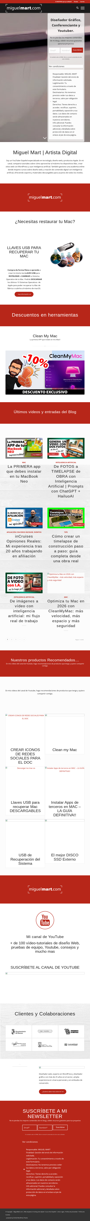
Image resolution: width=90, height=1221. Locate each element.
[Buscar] (76, 8)
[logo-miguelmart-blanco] (23, 8)
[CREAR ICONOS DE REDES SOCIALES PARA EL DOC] (25, 730)
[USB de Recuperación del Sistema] (25, 835)
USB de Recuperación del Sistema (25, 859)
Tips (66, 532)
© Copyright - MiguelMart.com (14, 1212)
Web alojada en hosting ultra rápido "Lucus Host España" (40, 1212)
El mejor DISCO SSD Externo (64, 857)
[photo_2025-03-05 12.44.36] (45, 373)
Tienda (76, 1)
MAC (24, 462)
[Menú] (81, 8)
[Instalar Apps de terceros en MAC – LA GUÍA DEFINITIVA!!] (64, 782)
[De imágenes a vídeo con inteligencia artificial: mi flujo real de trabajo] (24, 583)
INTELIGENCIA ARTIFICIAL (66, 462)
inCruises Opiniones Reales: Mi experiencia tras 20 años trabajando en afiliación (24, 546)
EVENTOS (37, 532)
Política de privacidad (71, 1212)
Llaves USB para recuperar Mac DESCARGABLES (25, 806)
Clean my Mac (64, 750)
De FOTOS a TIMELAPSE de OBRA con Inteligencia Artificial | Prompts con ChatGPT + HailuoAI (66, 481)
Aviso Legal (61, 1212)
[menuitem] (63, 1)
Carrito (82, 1)
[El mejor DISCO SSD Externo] (64, 835)
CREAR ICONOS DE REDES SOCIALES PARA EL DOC (25, 756)
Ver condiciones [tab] (56, 66)
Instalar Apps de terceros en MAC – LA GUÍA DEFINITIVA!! (65, 808)
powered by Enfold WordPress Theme (17, 1218)
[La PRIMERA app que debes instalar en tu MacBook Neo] (24, 448)
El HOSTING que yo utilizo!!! (63, 1)
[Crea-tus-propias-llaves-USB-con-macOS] (66, 254)
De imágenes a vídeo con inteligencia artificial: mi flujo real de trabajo (24, 611)
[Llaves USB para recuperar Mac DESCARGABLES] (25, 782)
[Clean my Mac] (64, 730)
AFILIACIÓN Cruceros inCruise (20, 532)
